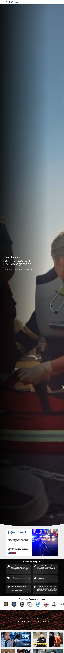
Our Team (36, 2)
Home (23, 2)
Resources (42, 2)
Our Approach (12, 553)
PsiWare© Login (53, 2)
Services (31, 2)
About (27, 2)
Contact (47, 2)
